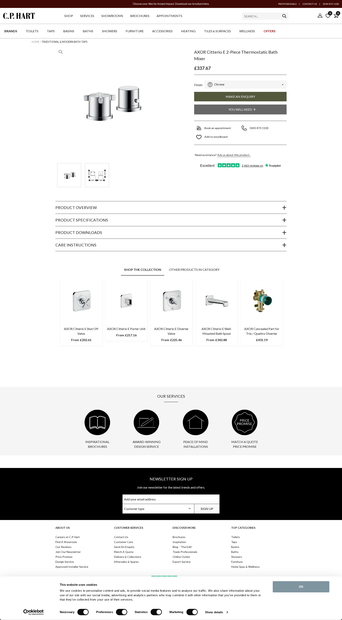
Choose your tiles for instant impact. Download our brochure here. (171, 3)
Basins (235, 547)
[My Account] (320, 16)
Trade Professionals (185, 551)
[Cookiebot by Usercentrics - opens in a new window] (33, 612)
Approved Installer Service (71, 566)
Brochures (179, 537)
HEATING (188, 31)
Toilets (235, 537)
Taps (234, 542)
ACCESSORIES (162, 31)
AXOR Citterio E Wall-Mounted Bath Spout (216, 331)
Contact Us (121, 537)
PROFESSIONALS (287, 3)
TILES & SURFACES (217, 31)
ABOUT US (62, 527)
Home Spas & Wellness (245, 566)
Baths (234, 551)
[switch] (121, 612)
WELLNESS (247, 31)
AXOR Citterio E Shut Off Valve (81, 331)
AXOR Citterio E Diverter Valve (171, 331)
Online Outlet (181, 556)
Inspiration (179, 542)
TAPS (51, 31)
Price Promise (63, 556)
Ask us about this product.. (234, 155)
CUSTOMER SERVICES (128, 527)
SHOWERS (109, 31)
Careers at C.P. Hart (67, 537)
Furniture (237, 561)
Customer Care (123, 542)
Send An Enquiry (124, 547)
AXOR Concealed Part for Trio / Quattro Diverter (261, 331)
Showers (236, 556)
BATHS (88, 31)
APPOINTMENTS (169, 16)
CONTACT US (309, 3)
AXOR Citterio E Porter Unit (126, 329)
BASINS (68, 31)
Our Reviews (63, 547)
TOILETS (32, 31)
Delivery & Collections (127, 556)
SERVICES (87, 16)
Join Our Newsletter (68, 551)
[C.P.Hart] (19, 16)
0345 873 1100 (330, 3)
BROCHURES (139, 16)
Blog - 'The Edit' (182, 547)
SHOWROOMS (112, 16)
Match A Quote (123, 551)
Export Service (182, 561)
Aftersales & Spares (126, 561)
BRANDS (10, 31)
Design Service (64, 561)
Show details (214, 612)
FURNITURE (135, 31)
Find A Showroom (66, 542)
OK (301, 586)
